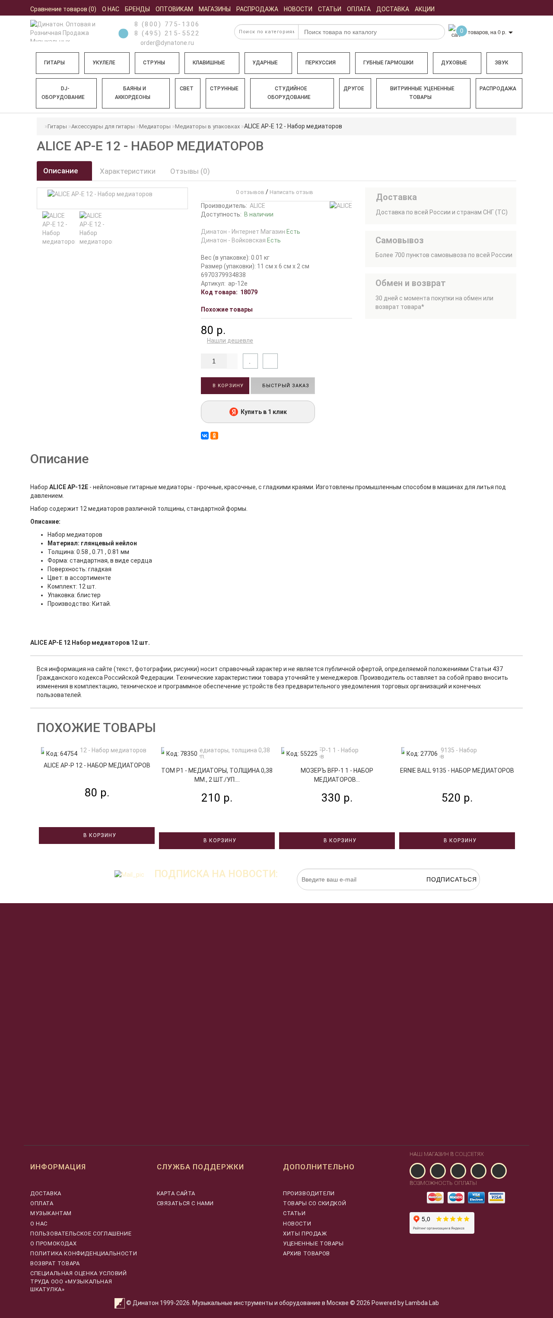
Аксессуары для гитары (103, 126)
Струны (154, 63)
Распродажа (498, 89)
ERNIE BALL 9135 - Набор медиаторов (457, 770)
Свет (187, 89)
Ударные (265, 63)
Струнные (224, 89)
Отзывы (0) (190, 171)
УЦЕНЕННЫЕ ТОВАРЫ (313, 1243)
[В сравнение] (270, 361)
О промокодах (53, 1243)
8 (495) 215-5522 (167, 33)
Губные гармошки (388, 63)
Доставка (45, 1193)
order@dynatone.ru (166, 42)
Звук (501, 63)
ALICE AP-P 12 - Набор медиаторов (97, 765)
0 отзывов (248, 192)
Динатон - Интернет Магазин (250, 231)
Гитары (54, 63)
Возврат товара (54, 1263)
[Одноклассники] (214, 435)
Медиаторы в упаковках (207, 126)
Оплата (42, 1203)
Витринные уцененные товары (422, 93)
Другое (353, 89)
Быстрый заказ (285, 385)
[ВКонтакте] (205, 435)
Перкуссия (320, 63)
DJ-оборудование (63, 93)
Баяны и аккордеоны (132, 93)
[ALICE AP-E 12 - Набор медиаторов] (58, 228)
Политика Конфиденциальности (83, 1253)
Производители (309, 1193)
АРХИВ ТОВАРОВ (306, 1253)
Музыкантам (51, 1213)
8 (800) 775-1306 (167, 24)
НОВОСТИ (297, 1223)
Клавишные (209, 63)
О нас (39, 1223)
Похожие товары (227, 309)
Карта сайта (176, 1193)
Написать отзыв (291, 192)
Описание (61, 170)
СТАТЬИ (294, 1213)
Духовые (454, 63)
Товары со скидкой (314, 1203)
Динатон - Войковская (241, 240)
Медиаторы (155, 126)
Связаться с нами (185, 1203)
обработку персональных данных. (439, 894)
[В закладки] (250, 361)
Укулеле (103, 63)
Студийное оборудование (289, 93)
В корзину (227, 385)
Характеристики (128, 171)
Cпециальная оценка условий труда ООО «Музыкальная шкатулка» (78, 1281)
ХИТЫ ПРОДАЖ (305, 1233)
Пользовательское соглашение (80, 1233)
